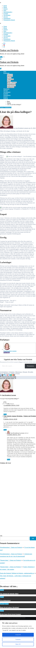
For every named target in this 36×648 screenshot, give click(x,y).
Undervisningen (11, 85)
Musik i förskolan (12, 82)
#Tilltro (13, 373)
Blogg (5, 7)
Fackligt (9, 78)
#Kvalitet (30, 372)
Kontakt (5, 13)
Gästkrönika (10, 79)
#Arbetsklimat (4, 372)
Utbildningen (10, 87)
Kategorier (6, 73)
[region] (18, 634)
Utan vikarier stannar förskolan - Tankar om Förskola (19, 416)
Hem (4, 10)
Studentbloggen (11, 84)
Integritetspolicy (7, 12)
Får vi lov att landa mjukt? (7, 378)
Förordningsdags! (5, 600)
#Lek (1, 373)
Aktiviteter (10, 76)
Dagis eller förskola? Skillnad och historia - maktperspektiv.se (17, 573)
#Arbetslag (11, 372)
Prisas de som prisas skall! (8, 376)
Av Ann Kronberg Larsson (20, 128)
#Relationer (7, 373)
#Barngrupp (18, 372)
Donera (5, 9)
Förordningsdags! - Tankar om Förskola (11, 547)
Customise (18, 639)
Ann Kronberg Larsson (10, 351)
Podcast (5, 98)
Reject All (18, 644)
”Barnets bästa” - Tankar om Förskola (10, 560)
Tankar (9, 81)
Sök (1, 535)
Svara (5, 414)
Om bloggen (6, 15)
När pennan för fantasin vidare (9, 593)
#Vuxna (17, 373)
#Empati (25, 372)
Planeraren (10, 74)
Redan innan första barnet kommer (10, 614)
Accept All (18, 634)
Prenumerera (6, 18)
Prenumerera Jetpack (9, 20)
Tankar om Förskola (9, 50)
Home (5, 5)
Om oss (5, 16)
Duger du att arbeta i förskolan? (9, 607)
